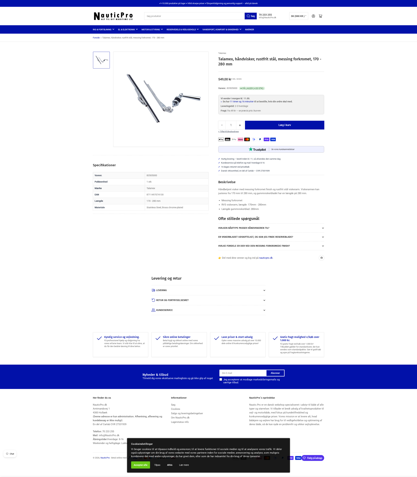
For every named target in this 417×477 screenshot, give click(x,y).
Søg (173, 404)
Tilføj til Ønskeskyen (229, 131)
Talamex (222, 53)
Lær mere (184, 465)
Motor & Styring (151, 29)
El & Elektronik (126, 29)
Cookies (175, 409)
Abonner (275, 373)
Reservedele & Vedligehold (181, 29)
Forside (96, 37)
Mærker (249, 29)
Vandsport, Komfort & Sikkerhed (220, 29)
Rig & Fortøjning (102, 29)
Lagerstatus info (180, 422)
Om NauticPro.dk (180, 417)
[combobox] (200, 16)
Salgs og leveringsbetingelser (187, 413)
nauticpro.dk (266, 257)
